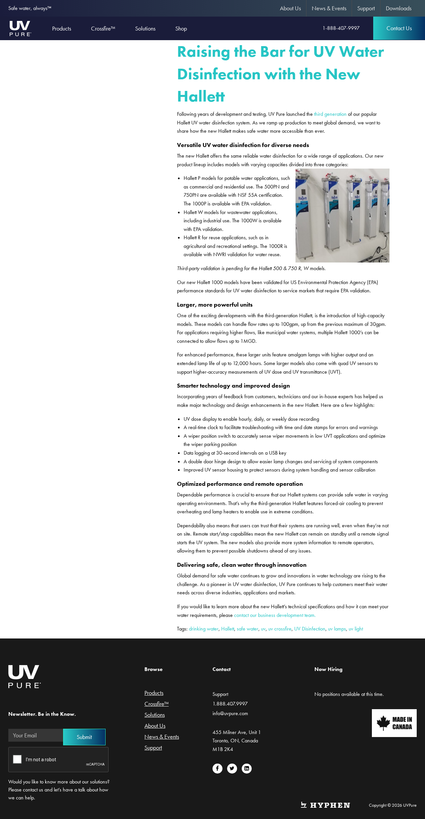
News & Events (329, 8)
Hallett (227, 628)
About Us (290, 8)
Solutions (154, 715)
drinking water (203, 628)
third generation (330, 114)
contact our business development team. (275, 615)
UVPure (20, 28)
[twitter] (232, 769)
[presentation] (58, 760)
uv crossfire (280, 628)
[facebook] (217, 769)
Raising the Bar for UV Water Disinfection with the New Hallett (280, 73)
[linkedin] (247, 769)
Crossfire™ (156, 704)
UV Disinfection (309, 628)
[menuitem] (290, 8)
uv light (356, 628)
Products (153, 693)
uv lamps (337, 628)
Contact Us (399, 28)
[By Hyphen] (325, 804)
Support (366, 8)
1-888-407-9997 (341, 28)
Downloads (398, 8)
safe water (247, 628)
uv (263, 628)
